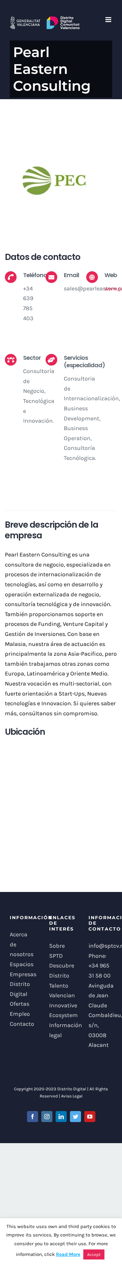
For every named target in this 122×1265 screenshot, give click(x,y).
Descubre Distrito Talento (61, 975)
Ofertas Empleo (20, 1008)
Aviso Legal (72, 1096)
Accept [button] (94, 1254)
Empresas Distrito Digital (22, 984)
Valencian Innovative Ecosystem (61, 1005)
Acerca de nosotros (22, 944)
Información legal (61, 1030)
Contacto (22, 1023)
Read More (68, 1254)
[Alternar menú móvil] (108, 19)
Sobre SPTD (57, 950)
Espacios (22, 964)
